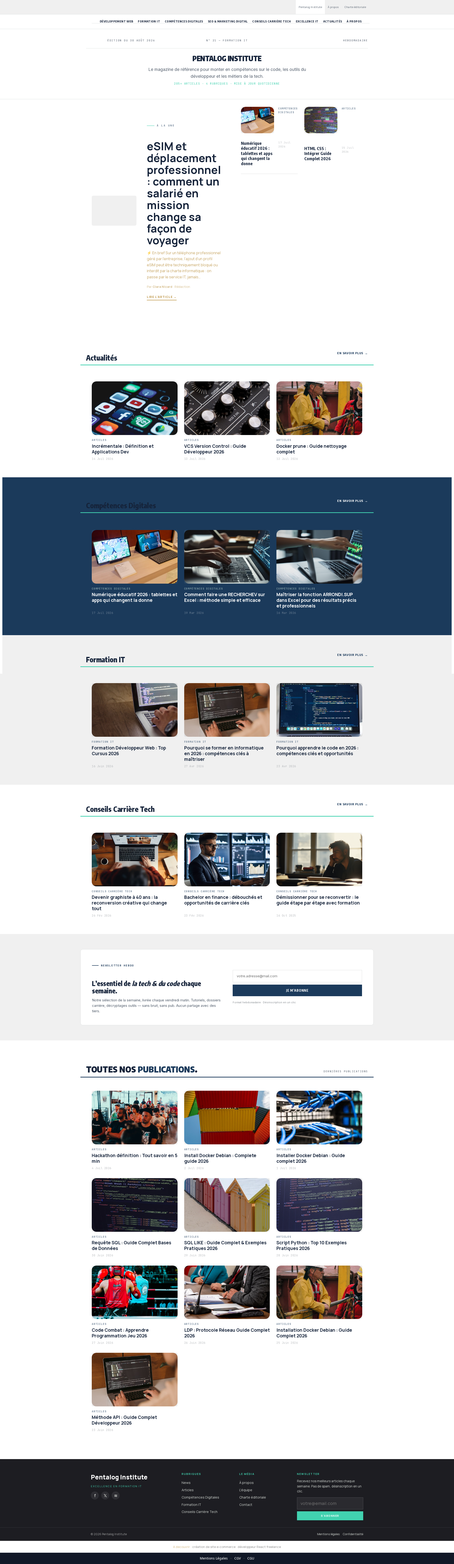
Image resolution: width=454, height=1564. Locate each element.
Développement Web (116, 21)
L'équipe (245, 1490)
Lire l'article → (162, 297)
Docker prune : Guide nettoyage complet (311, 449)
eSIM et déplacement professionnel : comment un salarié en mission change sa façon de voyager (184, 193)
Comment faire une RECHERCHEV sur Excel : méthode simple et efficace (224, 597)
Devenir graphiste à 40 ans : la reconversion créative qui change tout (129, 903)
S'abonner (330, 1515)
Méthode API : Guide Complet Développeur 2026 (124, 1420)
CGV (237, 1558)
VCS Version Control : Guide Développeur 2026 (215, 449)
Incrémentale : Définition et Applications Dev (123, 449)
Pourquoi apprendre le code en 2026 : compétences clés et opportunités (317, 751)
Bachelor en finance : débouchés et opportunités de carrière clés (223, 900)
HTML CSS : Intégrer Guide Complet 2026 (317, 153)
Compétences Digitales (184, 21)
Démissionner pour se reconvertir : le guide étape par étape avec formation (318, 900)
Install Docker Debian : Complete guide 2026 (220, 1158)
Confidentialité (353, 1534)
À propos (333, 7)
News (186, 1482)
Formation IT (149, 21)
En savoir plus (350, 353)
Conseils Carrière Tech (271, 21)
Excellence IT (307, 21)
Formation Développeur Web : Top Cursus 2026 (129, 751)
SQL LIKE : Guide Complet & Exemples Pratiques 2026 (225, 1245)
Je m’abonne (297, 990)
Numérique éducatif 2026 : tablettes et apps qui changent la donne (256, 153)
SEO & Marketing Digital (228, 21)
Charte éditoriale (355, 7)
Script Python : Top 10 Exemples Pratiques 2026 (311, 1245)
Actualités (332, 21)
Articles (188, 1490)
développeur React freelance (259, 1547)
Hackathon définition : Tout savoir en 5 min (134, 1158)
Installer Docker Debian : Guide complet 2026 (310, 1158)
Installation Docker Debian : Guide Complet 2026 (314, 1333)
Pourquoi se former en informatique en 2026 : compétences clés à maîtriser (224, 753)
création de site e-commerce (214, 1547)
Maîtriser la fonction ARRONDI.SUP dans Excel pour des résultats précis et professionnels (316, 600)
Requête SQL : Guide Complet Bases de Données (131, 1245)
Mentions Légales (214, 1558)
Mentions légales (328, 1534)
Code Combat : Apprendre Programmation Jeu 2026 (120, 1333)
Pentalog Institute (310, 7)
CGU (250, 1558)
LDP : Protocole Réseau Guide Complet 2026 (227, 1333)
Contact (245, 1504)
